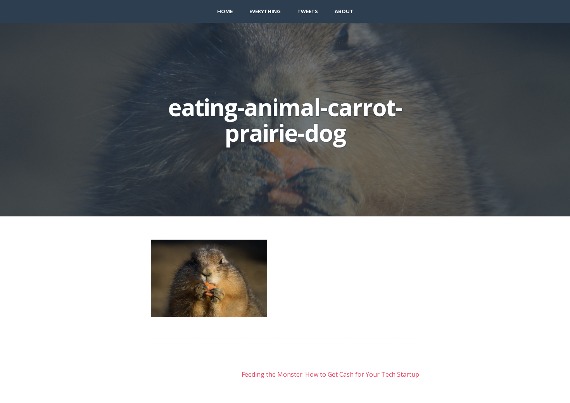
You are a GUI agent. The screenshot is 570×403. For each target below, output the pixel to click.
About (344, 11)
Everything (265, 11)
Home (225, 11)
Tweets (307, 11)
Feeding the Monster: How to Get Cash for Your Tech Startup (330, 374)
